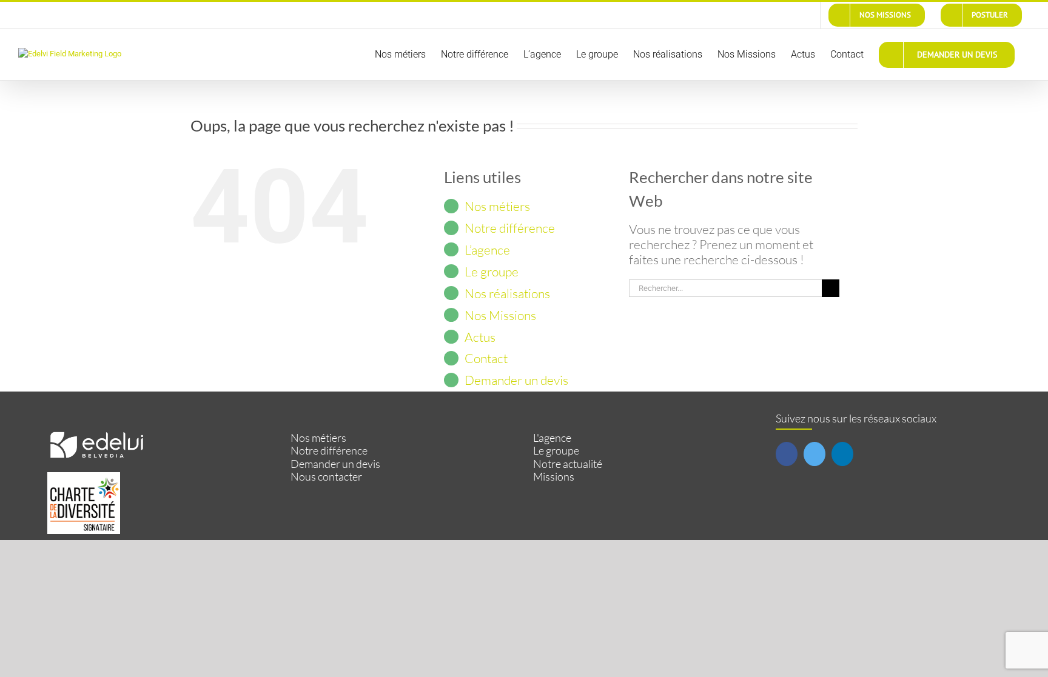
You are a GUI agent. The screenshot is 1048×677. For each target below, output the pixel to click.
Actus (480, 337)
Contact (486, 358)
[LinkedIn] (842, 454)
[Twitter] (814, 454)
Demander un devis (516, 380)
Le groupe (492, 271)
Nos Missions (500, 315)
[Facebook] (787, 454)
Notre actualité (567, 464)
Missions (553, 476)
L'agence (552, 438)
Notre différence (510, 228)
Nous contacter (326, 476)
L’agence (487, 250)
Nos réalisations (507, 293)
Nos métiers (497, 206)
